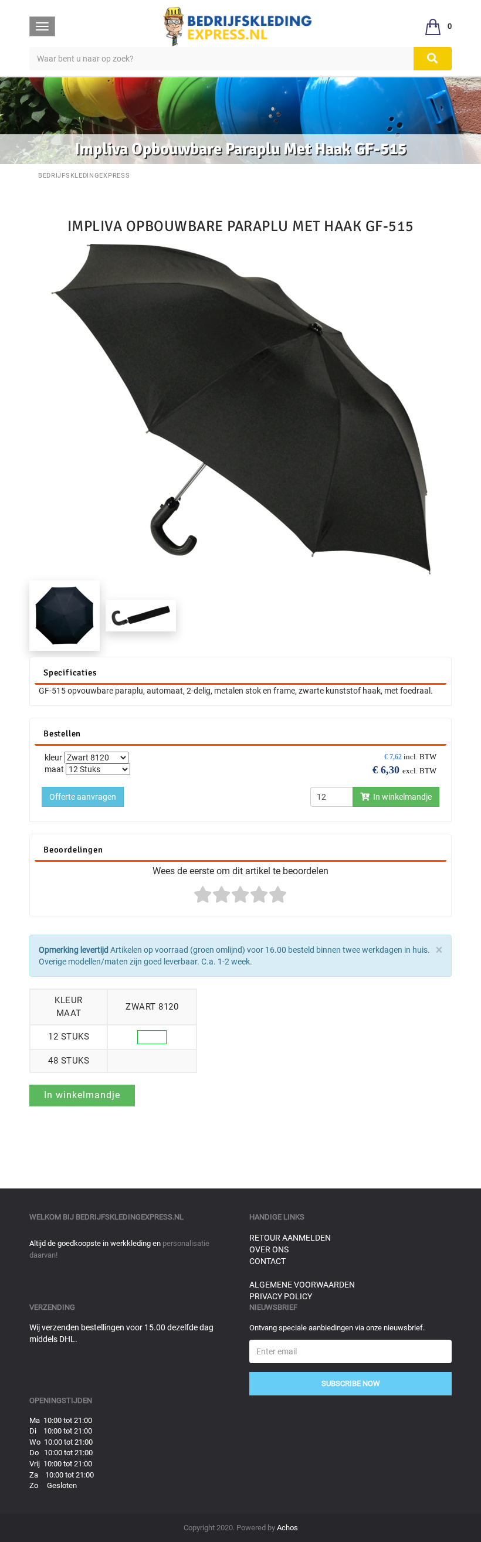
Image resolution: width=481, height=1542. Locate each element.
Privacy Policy (280, 1296)
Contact (267, 1261)
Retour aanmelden (290, 1237)
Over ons (269, 1249)
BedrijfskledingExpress (84, 175)
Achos (287, 1527)
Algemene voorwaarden (302, 1284)
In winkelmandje (401, 796)
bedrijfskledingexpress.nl (130, 1216)
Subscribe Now (350, 1383)
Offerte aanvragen (82, 796)
